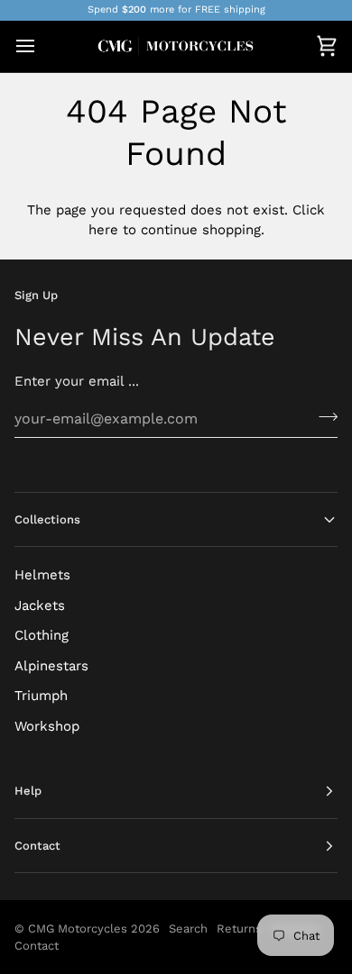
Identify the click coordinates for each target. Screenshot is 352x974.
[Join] (323, 416)
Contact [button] (37, 845)
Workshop (46, 726)
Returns (239, 928)
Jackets (39, 605)
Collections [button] (47, 519)
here (103, 230)
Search (188, 928)
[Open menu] (41, 46)
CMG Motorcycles (77, 928)
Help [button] (28, 790)
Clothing (41, 635)
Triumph (41, 695)
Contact (36, 945)
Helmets (42, 575)
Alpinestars (51, 666)
